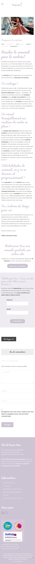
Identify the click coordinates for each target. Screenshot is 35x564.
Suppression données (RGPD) (12, 489)
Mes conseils (4, 46)
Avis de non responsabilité (12, 492)
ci (4, 195)
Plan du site (7, 486)
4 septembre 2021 (10, 44)
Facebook (2, 513)
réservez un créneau (17, 266)
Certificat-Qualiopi (9, 546)
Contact (6, 495)
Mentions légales (9, 482)
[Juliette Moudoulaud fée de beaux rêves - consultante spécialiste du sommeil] (17, 4)
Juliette (21, 44)
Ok (13, 561)
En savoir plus (19, 561)
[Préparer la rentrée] (17, 26)
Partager (8, 339)
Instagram (6, 513)
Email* (9, 309)
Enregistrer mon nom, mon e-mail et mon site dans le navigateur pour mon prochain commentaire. (17, 414)
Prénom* (10, 300)
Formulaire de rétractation (13, 498)
